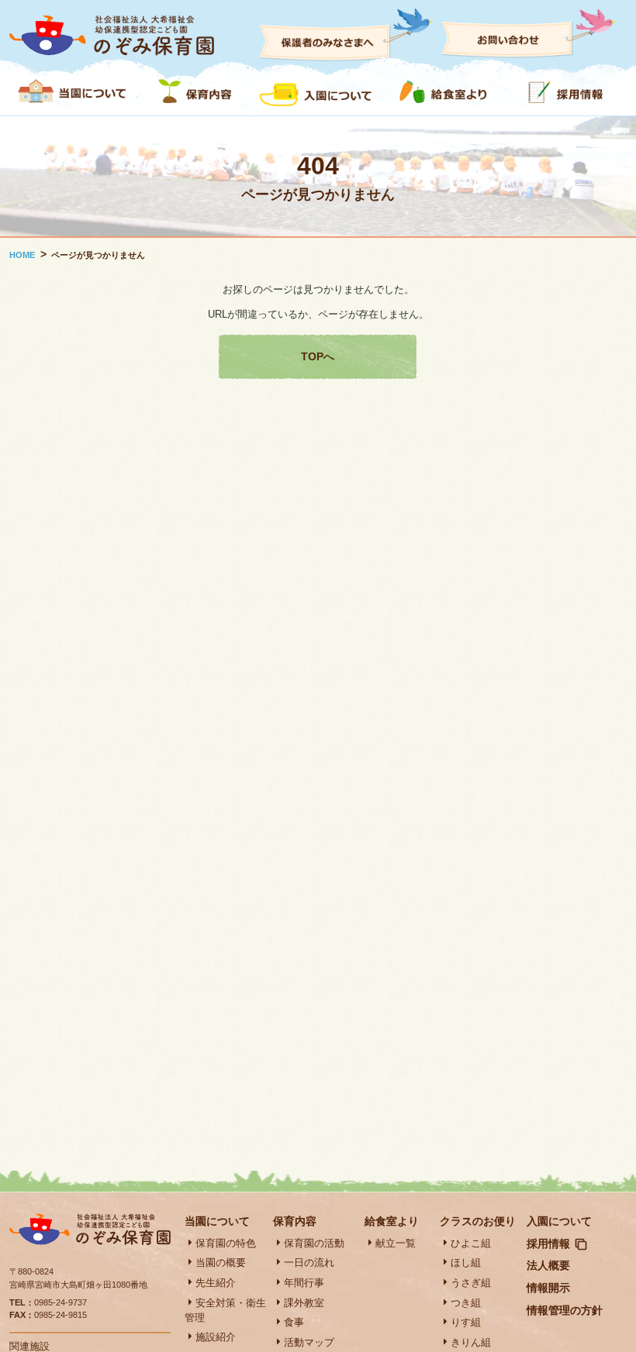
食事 (294, 1322)
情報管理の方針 (565, 1310)
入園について (559, 1221)
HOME (22, 255)
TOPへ (317, 356)
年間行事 (304, 1282)
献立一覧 (395, 1243)
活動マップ (309, 1342)
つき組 (466, 1303)
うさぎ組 (471, 1282)
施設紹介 (215, 1337)
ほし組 (466, 1262)
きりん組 (471, 1342)
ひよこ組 (471, 1243)
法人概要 (548, 1265)
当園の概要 (220, 1262)
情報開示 (548, 1287)
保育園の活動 (314, 1243)
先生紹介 (215, 1282)
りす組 (466, 1322)
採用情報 (548, 1243)
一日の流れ (309, 1262)
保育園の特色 (225, 1243)
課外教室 (304, 1303)
